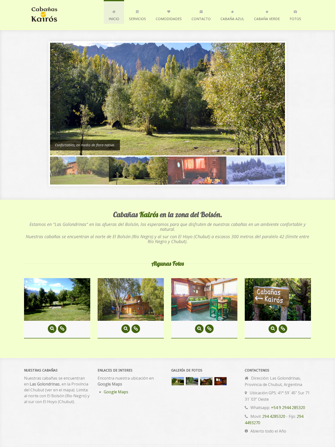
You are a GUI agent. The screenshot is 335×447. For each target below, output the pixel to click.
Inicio (114, 18)
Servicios (137, 18)
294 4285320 (273, 416)
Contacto (201, 18)
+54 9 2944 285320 (288, 407)
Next (286, 116)
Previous (48, 116)
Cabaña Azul (232, 18)
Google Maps (116, 392)
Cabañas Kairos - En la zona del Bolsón (58, 15)
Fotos (295, 18)
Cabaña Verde (267, 18)
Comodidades (169, 18)
